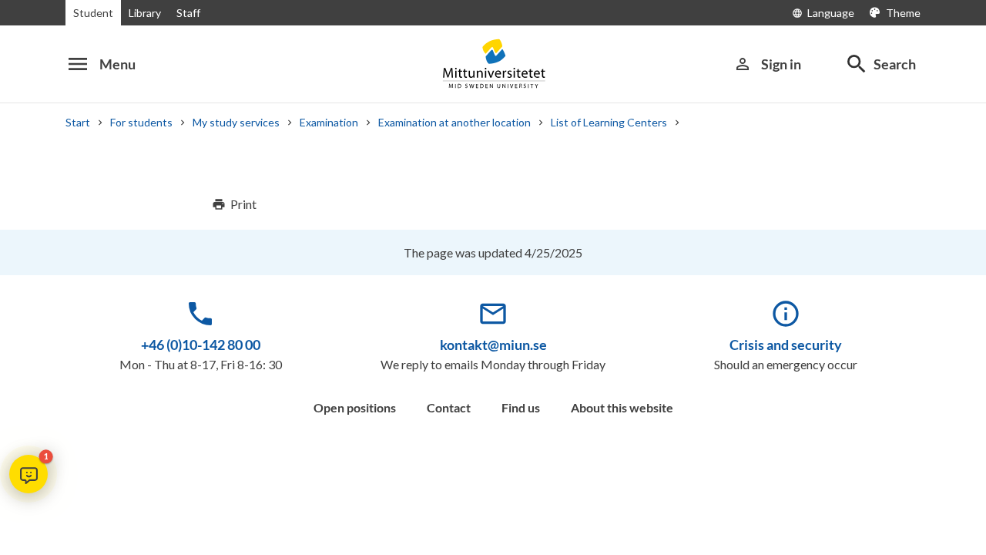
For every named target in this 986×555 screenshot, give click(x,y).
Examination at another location (454, 122)
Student (93, 12)
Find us (520, 407)
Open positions (355, 407)
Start (77, 122)
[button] (28, 474)
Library (145, 12)
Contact (449, 407)
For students (141, 122)
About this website (622, 407)
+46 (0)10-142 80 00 (200, 344)
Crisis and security (785, 344)
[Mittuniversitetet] (493, 63)
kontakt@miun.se (493, 344)
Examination (329, 122)
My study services (236, 122)
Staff (188, 12)
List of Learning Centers (609, 122)
